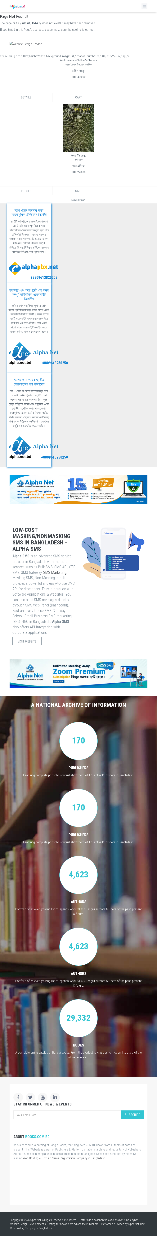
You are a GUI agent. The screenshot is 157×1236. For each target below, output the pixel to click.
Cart (78, 97)
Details (26, 97)
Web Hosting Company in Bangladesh (31, 1228)
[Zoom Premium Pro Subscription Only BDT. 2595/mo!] (78, 673)
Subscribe (132, 1115)
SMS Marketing (54, 572)
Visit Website (27, 641)
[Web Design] (78, 44)
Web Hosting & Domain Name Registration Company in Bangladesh (64, 1158)
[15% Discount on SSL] (78, 489)
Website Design (19, 1224)
